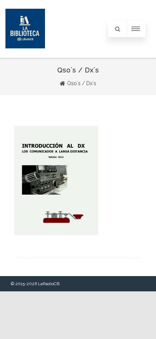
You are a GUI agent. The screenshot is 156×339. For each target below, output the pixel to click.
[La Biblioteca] (25, 55)
